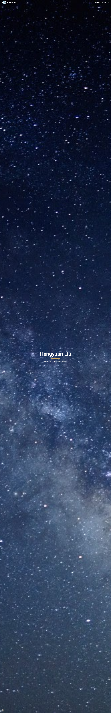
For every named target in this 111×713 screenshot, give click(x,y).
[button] (109, 2)
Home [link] (97, 2)
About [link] (104, 2)
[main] (55, 356)
